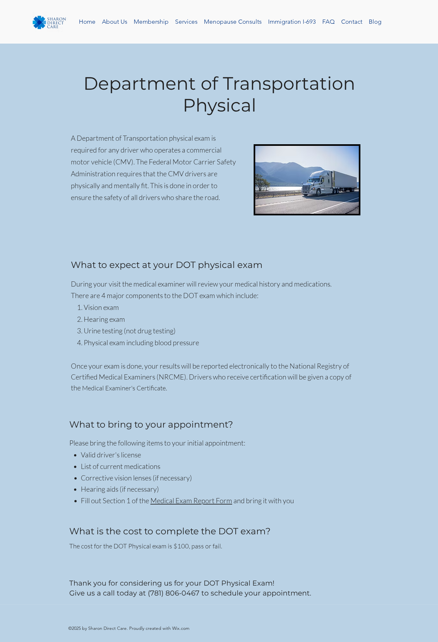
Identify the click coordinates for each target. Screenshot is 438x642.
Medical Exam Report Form (191, 500)
